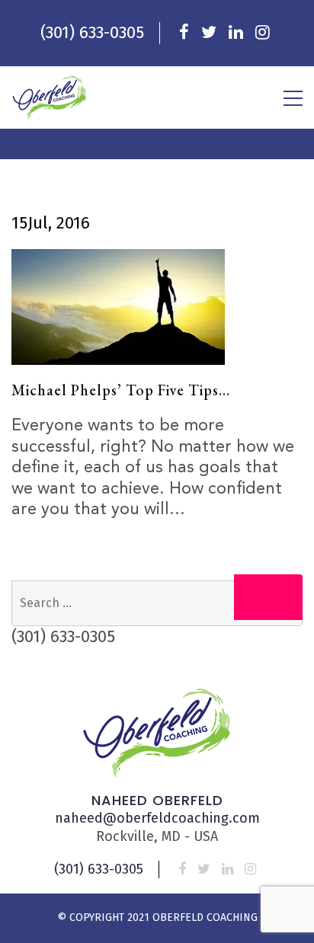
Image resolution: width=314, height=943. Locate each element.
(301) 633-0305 (92, 32)
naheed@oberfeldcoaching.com (157, 818)
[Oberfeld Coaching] (49, 97)
